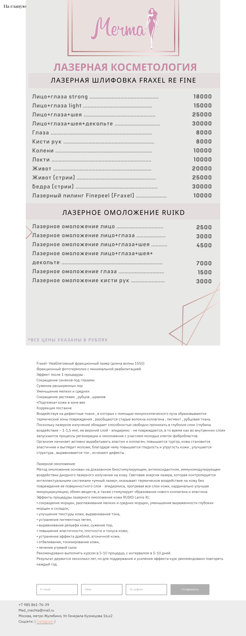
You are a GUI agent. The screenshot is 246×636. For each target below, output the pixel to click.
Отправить (190, 589)
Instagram (45, 621)
